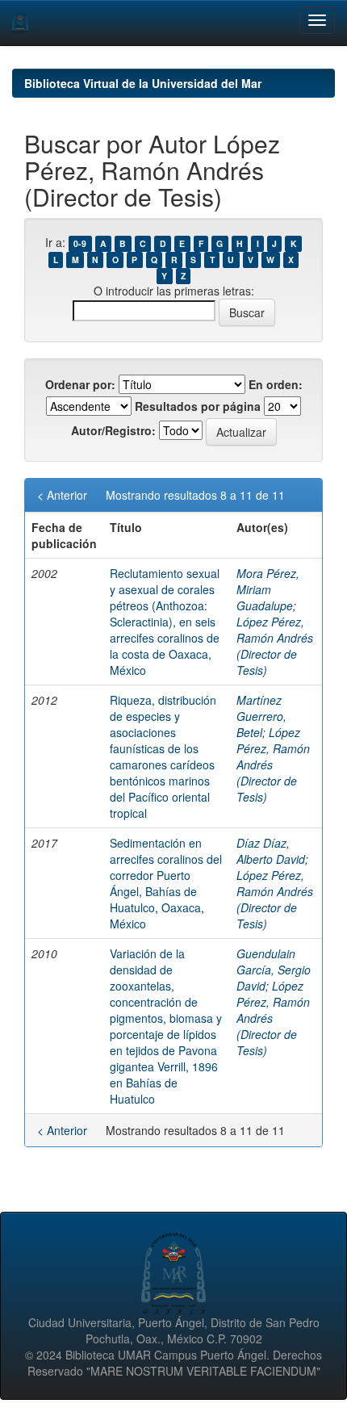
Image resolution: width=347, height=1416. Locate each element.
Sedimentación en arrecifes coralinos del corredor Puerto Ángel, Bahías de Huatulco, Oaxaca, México (166, 883)
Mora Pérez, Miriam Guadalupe (267, 589)
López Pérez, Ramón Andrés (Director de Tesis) (274, 646)
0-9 (79, 243)
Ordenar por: (80, 384)
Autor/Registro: (113, 430)
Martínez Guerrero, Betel (261, 716)
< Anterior (62, 495)
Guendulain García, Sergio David (273, 969)
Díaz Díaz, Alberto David (270, 851)
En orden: (276, 384)
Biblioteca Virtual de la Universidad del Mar (142, 83)
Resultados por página (198, 406)
